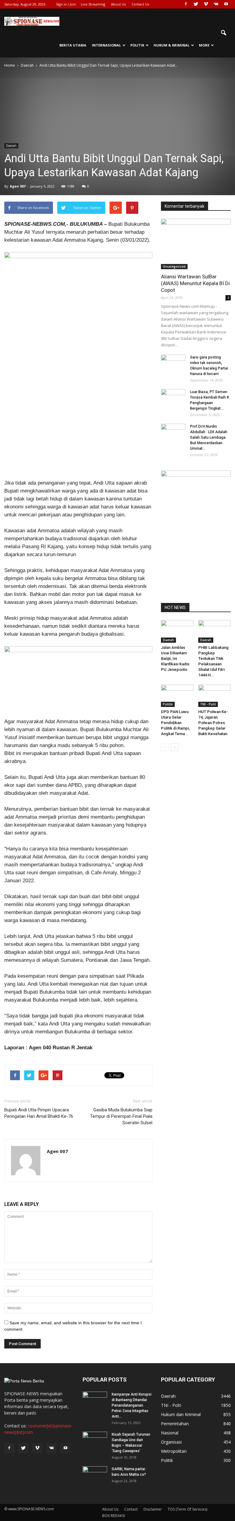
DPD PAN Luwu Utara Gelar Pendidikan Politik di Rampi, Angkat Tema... (175, 722)
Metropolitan (174, 1451)
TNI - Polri (208, 704)
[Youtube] (226, 4)
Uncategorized (174, 266)
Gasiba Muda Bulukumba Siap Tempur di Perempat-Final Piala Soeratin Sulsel (121, 1116)
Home (9, 65)
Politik (137, 45)
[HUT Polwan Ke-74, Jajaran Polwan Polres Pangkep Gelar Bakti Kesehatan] (214, 696)
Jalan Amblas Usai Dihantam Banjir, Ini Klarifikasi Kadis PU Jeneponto (175, 658)
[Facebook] (185, 4)
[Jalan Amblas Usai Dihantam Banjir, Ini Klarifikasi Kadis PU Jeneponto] (177, 631)
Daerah (11, 145)
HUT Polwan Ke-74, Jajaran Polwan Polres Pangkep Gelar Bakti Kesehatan (213, 722)
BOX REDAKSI (113, 1515)
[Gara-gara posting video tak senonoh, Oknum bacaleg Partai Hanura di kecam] (173, 363)
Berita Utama (72, 45)
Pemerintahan (175, 1423)
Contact (131, 1509)
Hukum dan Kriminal (181, 1414)
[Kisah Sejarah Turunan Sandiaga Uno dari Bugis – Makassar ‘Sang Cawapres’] (95, 1440)
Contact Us (140, 4)
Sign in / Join (66, 4)
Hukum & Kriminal (171, 45)
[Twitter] (195, 4)
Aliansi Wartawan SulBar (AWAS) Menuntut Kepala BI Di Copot (195, 283)
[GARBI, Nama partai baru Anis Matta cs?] (95, 1474)
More (204, 45)
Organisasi (171, 1442)
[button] (223, 33)
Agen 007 (17, 186)
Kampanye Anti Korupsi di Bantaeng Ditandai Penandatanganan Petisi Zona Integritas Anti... (131, 1405)
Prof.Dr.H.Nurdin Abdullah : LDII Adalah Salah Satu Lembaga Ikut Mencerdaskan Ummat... (208, 437)
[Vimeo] (206, 4)
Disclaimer (153, 1509)
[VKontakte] (216, 4)
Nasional (169, 1433)
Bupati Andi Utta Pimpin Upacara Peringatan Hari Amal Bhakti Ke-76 (38, 1113)
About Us (118, 4)
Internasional (106, 45)
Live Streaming (93, 4)
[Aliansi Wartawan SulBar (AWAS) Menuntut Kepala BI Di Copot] (196, 244)
